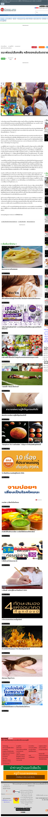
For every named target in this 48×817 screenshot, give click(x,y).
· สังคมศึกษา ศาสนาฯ (20, 756)
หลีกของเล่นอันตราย (31, 222)
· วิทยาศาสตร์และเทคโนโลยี (21, 749)
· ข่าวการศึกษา (31, 746)
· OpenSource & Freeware (8, 753)
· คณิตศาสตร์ (18, 748)
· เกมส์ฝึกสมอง (31, 757)
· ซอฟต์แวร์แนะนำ (5, 755)
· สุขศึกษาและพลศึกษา (20, 755)
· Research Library (6, 760)
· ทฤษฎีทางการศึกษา (42, 746)
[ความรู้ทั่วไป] (3, 20)
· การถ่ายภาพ (5, 756)
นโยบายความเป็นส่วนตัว (5, 2)
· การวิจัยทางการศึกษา (43, 749)
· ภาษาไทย (18, 753)
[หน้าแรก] (2, 18)
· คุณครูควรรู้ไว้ (41, 754)
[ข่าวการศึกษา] (8, 18)
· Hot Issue (4, 758)
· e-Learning (5, 749)
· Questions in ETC (6, 762)
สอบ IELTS (46, 355)
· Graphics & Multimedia (8, 751)
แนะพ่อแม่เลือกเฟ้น (22, 222)
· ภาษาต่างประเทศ (19, 751)
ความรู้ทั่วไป (10, 46)
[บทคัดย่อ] (44, 18)
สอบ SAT (45, 359)
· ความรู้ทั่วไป (18, 746)
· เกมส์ (29, 755)
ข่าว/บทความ (42, 47)
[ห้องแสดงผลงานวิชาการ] (37, 18)
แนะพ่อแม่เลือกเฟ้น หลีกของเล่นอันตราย (9, 222)
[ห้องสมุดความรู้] (21, 18)
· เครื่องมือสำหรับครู (42, 759)
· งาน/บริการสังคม (32, 749)
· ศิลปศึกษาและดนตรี (20, 758)
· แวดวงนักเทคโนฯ (6, 764)
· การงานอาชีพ (19, 760)
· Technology (5, 746)
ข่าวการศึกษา (4, 46)
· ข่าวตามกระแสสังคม (32, 748)
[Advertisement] (22, 234)
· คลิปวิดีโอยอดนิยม (32, 751)
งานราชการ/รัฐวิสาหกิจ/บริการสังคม (10, 47)
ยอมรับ (2, 3)
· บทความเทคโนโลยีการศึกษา (8, 748)
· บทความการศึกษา (42, 748)
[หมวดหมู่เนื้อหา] (29, 18)
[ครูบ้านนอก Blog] (15, 18)
